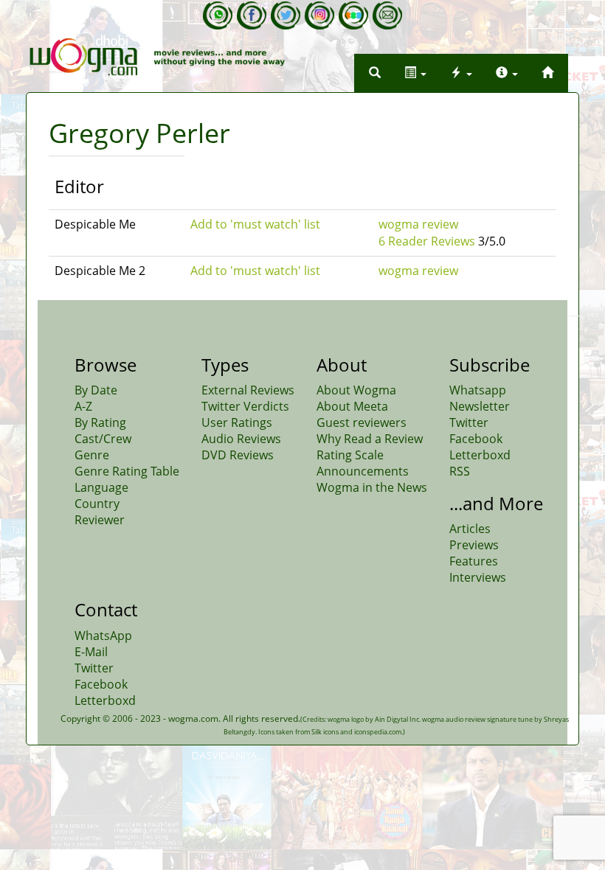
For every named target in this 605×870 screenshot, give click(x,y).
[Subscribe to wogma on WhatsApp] (217, 15)
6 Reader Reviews (426, 241)
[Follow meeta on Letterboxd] (353, 15)
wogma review (418, 224)
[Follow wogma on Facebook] (251, 15)
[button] (375, 73)
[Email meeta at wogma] (387, 15)
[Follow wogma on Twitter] (285, 15)
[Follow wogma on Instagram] (319, 15)
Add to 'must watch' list (255, 224)
